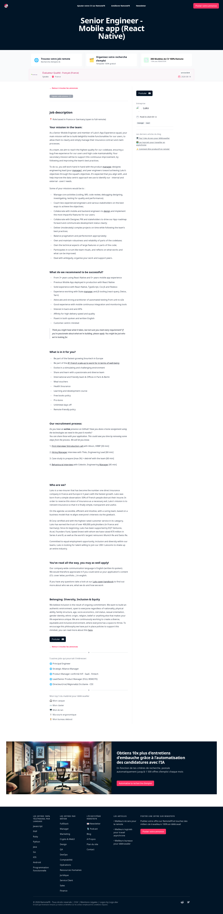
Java (35, 846)
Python (36, 841)
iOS (34, 857)
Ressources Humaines (71, 870)
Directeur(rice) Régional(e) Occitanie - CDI (73, 684)
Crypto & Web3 (67, 839)
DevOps (64, 854)
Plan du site (92, 844)
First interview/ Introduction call (67, 446)
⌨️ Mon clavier (57, 705)
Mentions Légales (89, 902)
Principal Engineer (61, 663)
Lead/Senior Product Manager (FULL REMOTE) (75, 679)
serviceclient (185, 73)
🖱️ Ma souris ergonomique (63, 714)
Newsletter (141, 6)
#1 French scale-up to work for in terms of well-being (93, 363)
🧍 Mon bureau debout (61, 719)
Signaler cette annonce (60, 96)
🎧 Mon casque (57, 700)
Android (37, 862)
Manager (62, 452)
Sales (62, 885)
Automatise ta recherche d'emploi (135, 783)
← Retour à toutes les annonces (64, 88)
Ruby (35, 836)
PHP (35, 831)
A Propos (91, 839)
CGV (76, 902)
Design (63, 844)
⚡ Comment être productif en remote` (153, 149)
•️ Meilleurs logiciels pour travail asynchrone (123, 832)
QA (61, 849)
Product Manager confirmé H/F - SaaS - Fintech (75, 673)
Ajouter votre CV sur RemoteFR (91, 6)
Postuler (56, 639)
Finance (63, 890)
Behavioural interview (62, 464)
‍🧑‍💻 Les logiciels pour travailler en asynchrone (150, 143)
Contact (90, 849)
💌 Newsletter (94, 823)
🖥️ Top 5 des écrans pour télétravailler (153, 138)
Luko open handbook (103, 581)
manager (107, 166)
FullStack (64, 823)
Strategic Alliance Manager (66, 668)
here (90, 630)
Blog (89, 834)
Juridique (64, 875)
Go (34, 852)
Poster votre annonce (206, 5)
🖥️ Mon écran (56, 710)
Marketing (65, 834)
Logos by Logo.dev (109, 902)
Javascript (37, 826)
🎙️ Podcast (92, 828)
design (107, 211)
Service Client (66, 880)
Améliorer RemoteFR (120, 6)
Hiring (55, 452)
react (148, 123)
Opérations (65, 864)
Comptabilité (66, 859)
